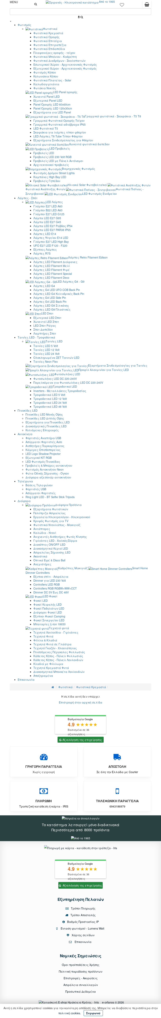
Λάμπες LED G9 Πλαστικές (51, 309)
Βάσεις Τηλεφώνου (39, 485)
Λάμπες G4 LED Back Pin (50, 301)
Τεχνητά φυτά (59, 628)
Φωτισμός (24, 25)
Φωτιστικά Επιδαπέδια (49, 49)
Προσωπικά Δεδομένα (80, 991)
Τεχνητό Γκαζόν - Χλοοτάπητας (55, 648)
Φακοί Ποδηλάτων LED (48, 608)
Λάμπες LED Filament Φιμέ (51, 270)
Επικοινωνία (26, 679)
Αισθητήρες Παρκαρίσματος (45, 446)
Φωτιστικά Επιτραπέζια (49, 45)
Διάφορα (24, 501)
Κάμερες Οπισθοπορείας (43, 450)
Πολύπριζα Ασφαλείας (49, 513)
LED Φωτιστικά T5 (45, 128)
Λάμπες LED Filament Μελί (51, 266)
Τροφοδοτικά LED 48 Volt (50, 406)
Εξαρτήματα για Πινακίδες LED (48, 422)
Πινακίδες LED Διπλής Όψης (45, 418)
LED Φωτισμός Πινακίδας (43, 461)
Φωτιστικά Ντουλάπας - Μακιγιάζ (56, 525)
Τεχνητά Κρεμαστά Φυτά (51, 668)
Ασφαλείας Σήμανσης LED (51, 552)
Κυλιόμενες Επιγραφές (42, 430)
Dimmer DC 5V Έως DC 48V (51, 592)
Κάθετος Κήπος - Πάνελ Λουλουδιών (58, 660)
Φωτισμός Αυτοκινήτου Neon (45, 469)
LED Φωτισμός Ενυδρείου (99, 194)
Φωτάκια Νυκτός (44, 88)
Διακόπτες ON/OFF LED (49, 544)
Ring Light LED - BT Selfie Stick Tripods (50, 497)
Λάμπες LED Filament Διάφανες (55, 262)
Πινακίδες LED (28, 410)
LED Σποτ (47, 313)
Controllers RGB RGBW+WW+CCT (55, 588)
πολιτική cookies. (69, 1013)
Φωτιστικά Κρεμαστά (48, 33)
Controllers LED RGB (46, 584)
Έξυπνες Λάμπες (45, 249)
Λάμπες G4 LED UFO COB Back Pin (56, 290)
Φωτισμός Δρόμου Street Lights (54, 173)
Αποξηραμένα (43, 676)
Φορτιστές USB (36, 489)
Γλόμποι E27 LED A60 (47, 206)
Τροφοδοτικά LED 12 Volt (50, 399)
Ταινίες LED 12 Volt (46, 350)
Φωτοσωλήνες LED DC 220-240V (55, 379)
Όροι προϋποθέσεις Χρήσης (80, 965)
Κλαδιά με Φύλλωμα (48, 664)
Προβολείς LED (43, 153)
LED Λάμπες (54, 202)
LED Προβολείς (59, 148)
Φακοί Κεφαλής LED (47, 604)
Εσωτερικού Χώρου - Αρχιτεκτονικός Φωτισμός (65, 64)
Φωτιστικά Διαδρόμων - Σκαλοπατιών (59, 61)
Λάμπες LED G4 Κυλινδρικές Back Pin (58, 294)
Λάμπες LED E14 (44, 234)
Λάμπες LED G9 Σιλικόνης (51, 305)
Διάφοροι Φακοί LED (47, 612)
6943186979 (117, 806)
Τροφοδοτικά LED (65, 386)
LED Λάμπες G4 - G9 (70, 281)
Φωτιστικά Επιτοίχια (47, 41)
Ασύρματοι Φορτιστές (41, 493)
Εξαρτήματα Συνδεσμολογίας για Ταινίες (117, 365)
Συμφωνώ (93, 1013)
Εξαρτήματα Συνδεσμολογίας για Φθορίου (63, 140)
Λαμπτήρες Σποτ (44, 333)
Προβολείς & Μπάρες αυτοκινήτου (49, 465)
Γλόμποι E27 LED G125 (48, 214)
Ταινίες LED (54, 341)
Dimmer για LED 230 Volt (49, 580)
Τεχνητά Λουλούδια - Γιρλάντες (55, 632)
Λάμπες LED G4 (44, 286)
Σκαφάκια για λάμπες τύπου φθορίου (59, 132)
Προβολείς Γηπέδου (46, 181)
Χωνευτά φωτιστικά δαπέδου (89, 144)
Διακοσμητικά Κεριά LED (50, 548)
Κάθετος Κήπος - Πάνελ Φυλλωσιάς (58, 656)
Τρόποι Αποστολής (83, 915)
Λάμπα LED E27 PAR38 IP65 (52, 230)
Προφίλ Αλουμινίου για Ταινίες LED (104, 370)
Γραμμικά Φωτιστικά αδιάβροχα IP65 (59, 124)
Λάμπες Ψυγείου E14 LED (50, 238)
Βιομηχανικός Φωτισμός (78, 169)
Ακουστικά (40, 556)
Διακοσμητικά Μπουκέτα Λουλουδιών (58, 672)
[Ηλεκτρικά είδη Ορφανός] (80, 838)
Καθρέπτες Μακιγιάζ (73, 568)
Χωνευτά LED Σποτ (46, 322)
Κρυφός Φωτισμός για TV (50, 521)
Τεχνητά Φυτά (43, 636)
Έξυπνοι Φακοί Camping (49, 616)
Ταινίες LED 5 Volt (45, 346)
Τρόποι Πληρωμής (82, 908)
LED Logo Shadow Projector (43, 454)
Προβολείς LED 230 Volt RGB (52, 157)
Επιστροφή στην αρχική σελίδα (80, 702)
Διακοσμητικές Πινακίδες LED (46, 426)
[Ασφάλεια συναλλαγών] (80, 818)
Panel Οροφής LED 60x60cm (51, 104)
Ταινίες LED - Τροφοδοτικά (36, 337)
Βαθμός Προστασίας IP (82, 922)
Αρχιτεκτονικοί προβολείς (51, 165)
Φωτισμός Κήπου (44, 72)
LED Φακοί (50, 596)
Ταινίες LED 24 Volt (46, 354)
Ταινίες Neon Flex (45, 361)
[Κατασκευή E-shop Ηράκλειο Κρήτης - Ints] (69, 1002)
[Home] (52, 687)
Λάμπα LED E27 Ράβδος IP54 (52, 226)
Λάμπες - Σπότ (28, 198)
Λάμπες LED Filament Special (52, 274)
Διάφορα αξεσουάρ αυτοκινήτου (48, 477)
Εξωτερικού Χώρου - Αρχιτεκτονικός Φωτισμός (65, 68)
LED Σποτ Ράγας (44, 325)
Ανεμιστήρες (42, 564)
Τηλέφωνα (25, 481)
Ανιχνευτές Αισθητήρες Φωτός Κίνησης (60, 537)
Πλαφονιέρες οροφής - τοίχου (54, 53)
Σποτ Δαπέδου (43, 329)
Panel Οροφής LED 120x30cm (52, 108)
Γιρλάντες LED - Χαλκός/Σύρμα (55, 541)
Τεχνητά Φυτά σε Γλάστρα (52, 644)
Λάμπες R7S (41, 253)
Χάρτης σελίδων (82, 935)
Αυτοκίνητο (25, 434)
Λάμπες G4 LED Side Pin (49, 298)
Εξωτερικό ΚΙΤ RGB (39, 458)
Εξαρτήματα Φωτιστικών (50, 509)
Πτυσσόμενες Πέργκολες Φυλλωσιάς (59, 652)
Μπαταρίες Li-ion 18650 (49, 624)
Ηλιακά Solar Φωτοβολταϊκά (87, 185)
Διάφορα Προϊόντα (68, 505)
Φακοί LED (40, 600)
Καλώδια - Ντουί (44, 533)
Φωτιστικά (50, 29)
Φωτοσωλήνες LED (67, 374)
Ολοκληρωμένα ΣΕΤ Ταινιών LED (56, 358)
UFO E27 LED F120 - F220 (50, 245)
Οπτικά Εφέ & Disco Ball (49, 560)
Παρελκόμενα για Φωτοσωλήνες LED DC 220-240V (68, 382)
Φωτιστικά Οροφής (46, 37)
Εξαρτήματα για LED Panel (52, 112)
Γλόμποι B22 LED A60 (47, 210)
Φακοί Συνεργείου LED (48, 620)
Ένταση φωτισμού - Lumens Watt (82, 928)
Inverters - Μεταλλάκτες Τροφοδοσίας (59, 391)
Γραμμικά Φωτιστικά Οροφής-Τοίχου (59, 120)
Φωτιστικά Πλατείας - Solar (52, 80)
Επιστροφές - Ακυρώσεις (81, 978)
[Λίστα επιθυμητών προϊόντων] (122, 6)
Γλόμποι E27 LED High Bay (51, 242)
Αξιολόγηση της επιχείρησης (82, 740)
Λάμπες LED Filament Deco (51, 278)
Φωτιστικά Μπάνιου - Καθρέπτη (55, 57)
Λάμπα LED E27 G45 (47, 222)
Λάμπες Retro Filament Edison (88, 257)
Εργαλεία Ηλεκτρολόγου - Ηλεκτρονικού (61, 517)
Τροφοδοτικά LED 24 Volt (50, 403)
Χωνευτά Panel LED (46, 96)
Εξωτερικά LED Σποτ (47, 318)
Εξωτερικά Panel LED (47, 100)
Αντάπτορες (41, 529)
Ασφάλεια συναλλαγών (80, 985)
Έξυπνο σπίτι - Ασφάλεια (50, 576)
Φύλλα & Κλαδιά (45, 640)
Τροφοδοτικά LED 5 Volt (49, 395)
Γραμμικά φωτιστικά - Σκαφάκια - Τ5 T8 (113, 116)
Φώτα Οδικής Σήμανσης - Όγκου (47, 473)
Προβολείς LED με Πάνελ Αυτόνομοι (58, 161)
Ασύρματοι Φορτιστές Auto (44, 442)
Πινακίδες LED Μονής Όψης (44, 414)
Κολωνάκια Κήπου (45, 76)
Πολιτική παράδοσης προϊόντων (80, 971)
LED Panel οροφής (65, 92)
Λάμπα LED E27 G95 (47, 218)
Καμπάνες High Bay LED (49, 177)
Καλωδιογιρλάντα (46, 84)
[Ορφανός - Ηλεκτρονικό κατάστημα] (72, 2)
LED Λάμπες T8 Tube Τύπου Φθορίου (58, 136)
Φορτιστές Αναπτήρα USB (43, 438)
